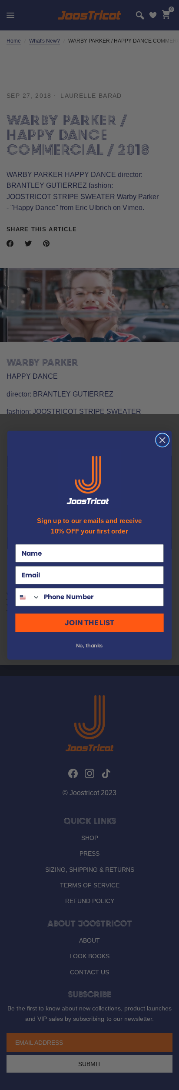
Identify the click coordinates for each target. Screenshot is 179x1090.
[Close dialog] (162, 439)
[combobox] (28, 597)
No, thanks (89, 645)
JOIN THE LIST (89, 622)
